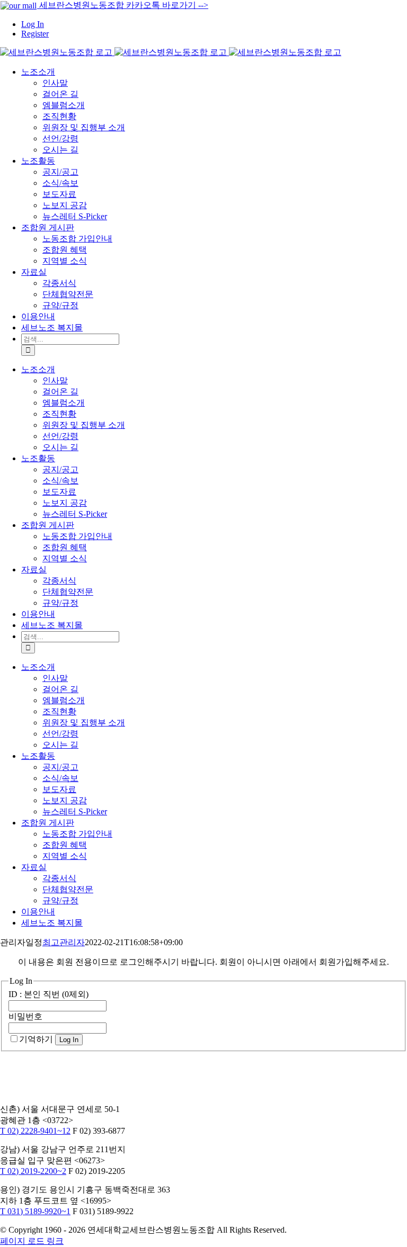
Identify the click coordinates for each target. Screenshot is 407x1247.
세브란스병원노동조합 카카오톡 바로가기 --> (122, 5)
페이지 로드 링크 (32, 1240)
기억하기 (36, 1039)
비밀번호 (25, 1016)
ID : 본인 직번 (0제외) (48, 994)
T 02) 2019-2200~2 (33, 1171)
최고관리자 (63, 942)
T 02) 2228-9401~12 (35, 1130)
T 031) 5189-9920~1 (35, 1211)
